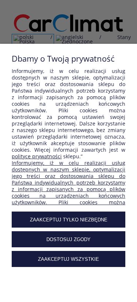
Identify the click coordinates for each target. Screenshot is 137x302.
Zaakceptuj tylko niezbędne (68, 219)
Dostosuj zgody (68, 239)
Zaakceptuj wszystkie (68, 259)
